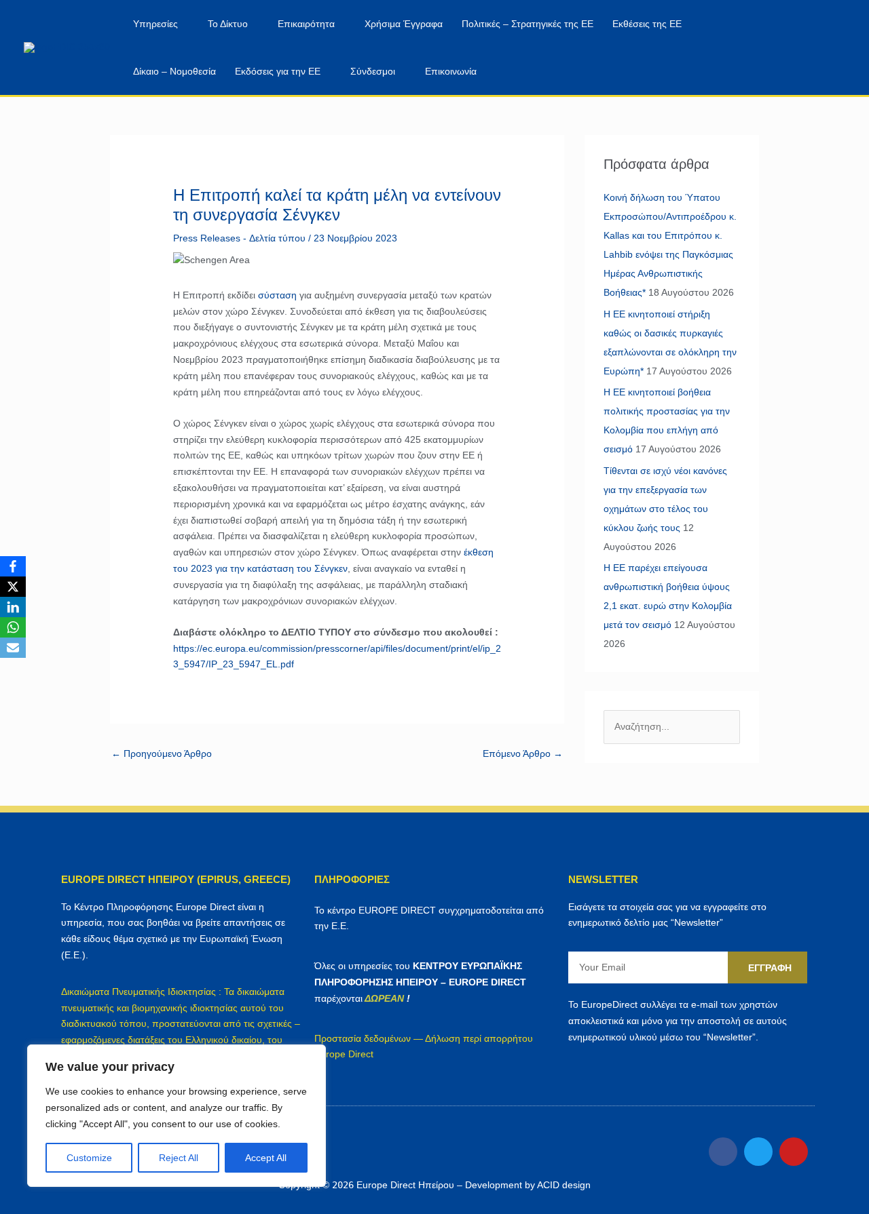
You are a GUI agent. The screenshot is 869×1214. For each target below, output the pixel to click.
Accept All (265, 1157)
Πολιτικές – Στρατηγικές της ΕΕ (527, 23)
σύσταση (277, 295)
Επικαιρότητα (306, 23)
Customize (89, 1157)
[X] (13, 586)
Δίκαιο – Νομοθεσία (174, 71)
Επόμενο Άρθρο (523, 753)
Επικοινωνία (451, 71)
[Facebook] (13, 566)
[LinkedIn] (13, 607)
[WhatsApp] (13, 627)
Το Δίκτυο (228, 23)
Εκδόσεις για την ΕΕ (277, 71)
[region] (176, 1115)
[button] (806, 48)
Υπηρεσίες (155, 23)
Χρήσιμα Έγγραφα (404, 23)
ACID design (564, 1184)
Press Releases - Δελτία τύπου (239, 238)
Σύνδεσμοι (372, 71)
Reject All (178, 1157)
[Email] (13, 648)
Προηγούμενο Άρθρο (161, 753)
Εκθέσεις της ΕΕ (647, 23)
